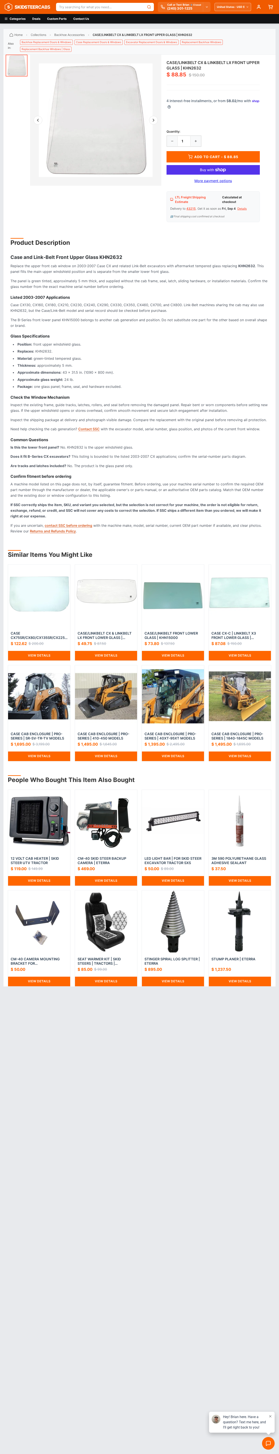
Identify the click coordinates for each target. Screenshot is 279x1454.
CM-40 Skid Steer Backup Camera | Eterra (102, 860)
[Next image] (153, 120)
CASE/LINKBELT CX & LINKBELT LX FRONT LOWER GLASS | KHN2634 (105, 635)
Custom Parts (57, 18)
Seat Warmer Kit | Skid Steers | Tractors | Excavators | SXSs (99, 961)
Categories (18, 18)
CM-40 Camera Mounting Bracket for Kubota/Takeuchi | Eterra (36, 961)
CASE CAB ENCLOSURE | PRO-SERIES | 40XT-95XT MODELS (170, 736)
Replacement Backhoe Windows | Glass (46, 49)
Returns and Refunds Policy (53, 531)
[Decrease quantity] (172, 141)
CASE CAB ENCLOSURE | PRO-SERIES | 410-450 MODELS (103, 736)
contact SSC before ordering (68, 525)
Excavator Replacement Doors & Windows (151, 42)
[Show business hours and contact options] (206, 7)
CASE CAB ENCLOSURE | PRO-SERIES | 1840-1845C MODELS (237, 736)
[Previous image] (38, 120)
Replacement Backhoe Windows (201, 42)
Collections (38, 35)
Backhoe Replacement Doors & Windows (46, 42)
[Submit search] (149, 7)
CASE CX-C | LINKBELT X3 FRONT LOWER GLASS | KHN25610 (233, 635)
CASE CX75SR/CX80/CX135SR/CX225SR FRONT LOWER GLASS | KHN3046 (39, 635)
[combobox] (100, 7)
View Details (39, 655)
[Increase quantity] (196, 141)
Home (18, 35)
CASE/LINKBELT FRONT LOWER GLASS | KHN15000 (171, 635)
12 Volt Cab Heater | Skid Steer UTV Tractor (35, 860)
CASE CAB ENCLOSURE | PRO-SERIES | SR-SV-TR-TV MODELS (37, 736)
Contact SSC (89, 429)
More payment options (213, 181)
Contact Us (81, 18)
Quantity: (173, 131)
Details (242, 208)
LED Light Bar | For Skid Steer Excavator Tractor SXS (173, 860)
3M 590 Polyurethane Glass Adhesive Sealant (238, 860)
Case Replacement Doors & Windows (98, 42)
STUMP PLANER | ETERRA (233, 959)
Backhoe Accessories (69, 35)
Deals (36, 18)
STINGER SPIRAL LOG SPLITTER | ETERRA (172, 961)
